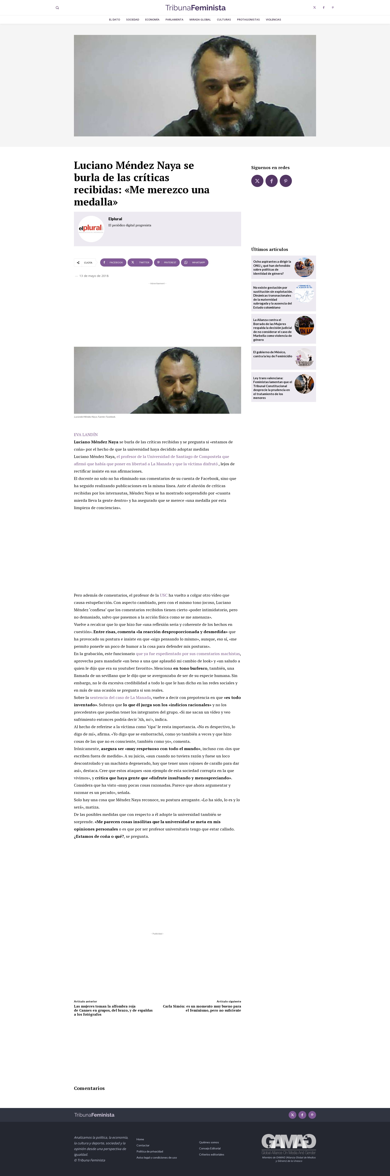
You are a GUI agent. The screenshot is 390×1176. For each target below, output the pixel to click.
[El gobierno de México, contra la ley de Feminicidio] (304, 358)
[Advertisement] (157, 314)
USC (164, 595)
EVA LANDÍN (86, 434)
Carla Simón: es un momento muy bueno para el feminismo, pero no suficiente (202, 1008)
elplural (115, 219)
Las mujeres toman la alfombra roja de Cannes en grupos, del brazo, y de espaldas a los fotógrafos (113, 1010)
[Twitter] (314, 7)
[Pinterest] (332, 7)
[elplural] (91, 229)
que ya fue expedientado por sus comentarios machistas (188, 653)
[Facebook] (323, 7)
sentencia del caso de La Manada (120, 697)
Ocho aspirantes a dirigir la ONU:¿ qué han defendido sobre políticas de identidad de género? (272, 267)
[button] (57, 7)
